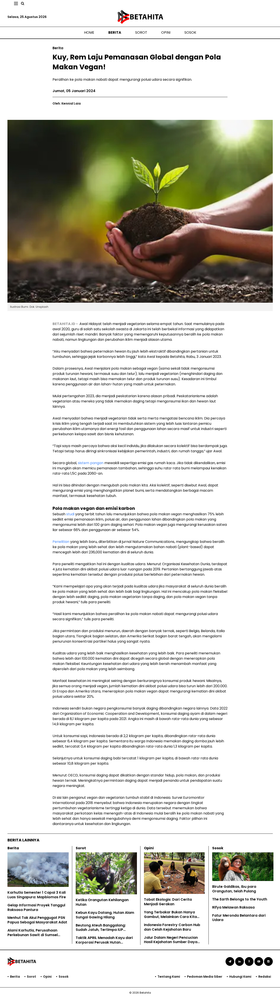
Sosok (190, 32)
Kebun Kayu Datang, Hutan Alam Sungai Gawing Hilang (105, 915)
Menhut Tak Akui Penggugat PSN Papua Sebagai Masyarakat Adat (37, 920)
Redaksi (264, 977)
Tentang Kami (169, 977)
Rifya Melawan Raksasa (233, 907)
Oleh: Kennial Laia (66, 103)
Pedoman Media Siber (204, 977)
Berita (114, 32)
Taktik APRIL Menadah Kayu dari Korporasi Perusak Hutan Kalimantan (104, 942)
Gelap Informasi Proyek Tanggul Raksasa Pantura (36, 907)
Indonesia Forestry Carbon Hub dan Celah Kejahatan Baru (172, 927)
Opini (165, 32)
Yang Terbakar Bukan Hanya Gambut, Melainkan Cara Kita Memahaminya (170, 917)
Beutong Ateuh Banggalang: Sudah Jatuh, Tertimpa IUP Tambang (101, 930)
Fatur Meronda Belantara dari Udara (239, 918)
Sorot (141, 32)
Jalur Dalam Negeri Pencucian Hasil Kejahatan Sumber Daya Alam (171, 942)
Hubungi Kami (240, 977)
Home (89, 32)
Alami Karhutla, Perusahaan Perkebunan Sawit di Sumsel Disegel (32, 935)
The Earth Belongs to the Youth (239, 899)
